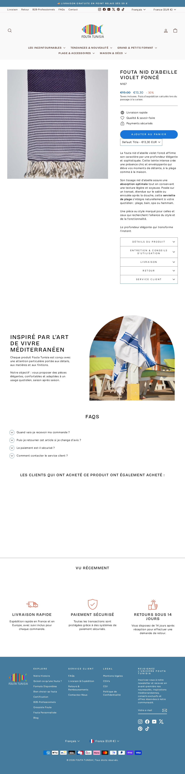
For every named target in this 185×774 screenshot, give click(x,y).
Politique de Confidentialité (112, 693)
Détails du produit (148, 242)
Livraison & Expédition (81, 681)
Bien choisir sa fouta (45, 691)
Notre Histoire (41, 675)
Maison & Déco (112, 53)
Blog (35, 717)
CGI (105, 686)
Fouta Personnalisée (45, 712)
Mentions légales (113, 675)
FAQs (62, 9)
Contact (73, 9)
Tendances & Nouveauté (90, 47)
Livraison (12, 9)
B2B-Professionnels (44, 9)
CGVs (106, 681)
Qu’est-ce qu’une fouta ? (47, 681)
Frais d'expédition (148, 96)
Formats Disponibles (45, 686)
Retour (25, 9)
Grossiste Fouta (42, 707)
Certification (40, 696)
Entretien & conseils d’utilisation (149, 252)
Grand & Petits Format (135, 47)
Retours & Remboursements (78, 688)
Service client (149, 279)
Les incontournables (45, 47)
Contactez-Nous (77, 694)
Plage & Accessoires (75, 53)
